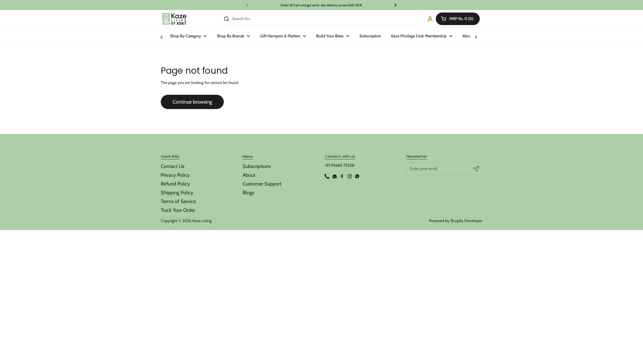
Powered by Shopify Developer (455, 220)
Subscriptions (257, 166)
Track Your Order (178, 210)
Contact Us (172, 166)
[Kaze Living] (174, 19)
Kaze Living (201, 220)
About (249, 175)
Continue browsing (192, 102)
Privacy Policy (175, 175)
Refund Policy (175, 184)
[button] (458, 19)
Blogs (248, 193)
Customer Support (262, 184)
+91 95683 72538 (339, 165)
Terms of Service (178, 201)
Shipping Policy (177, 193)
